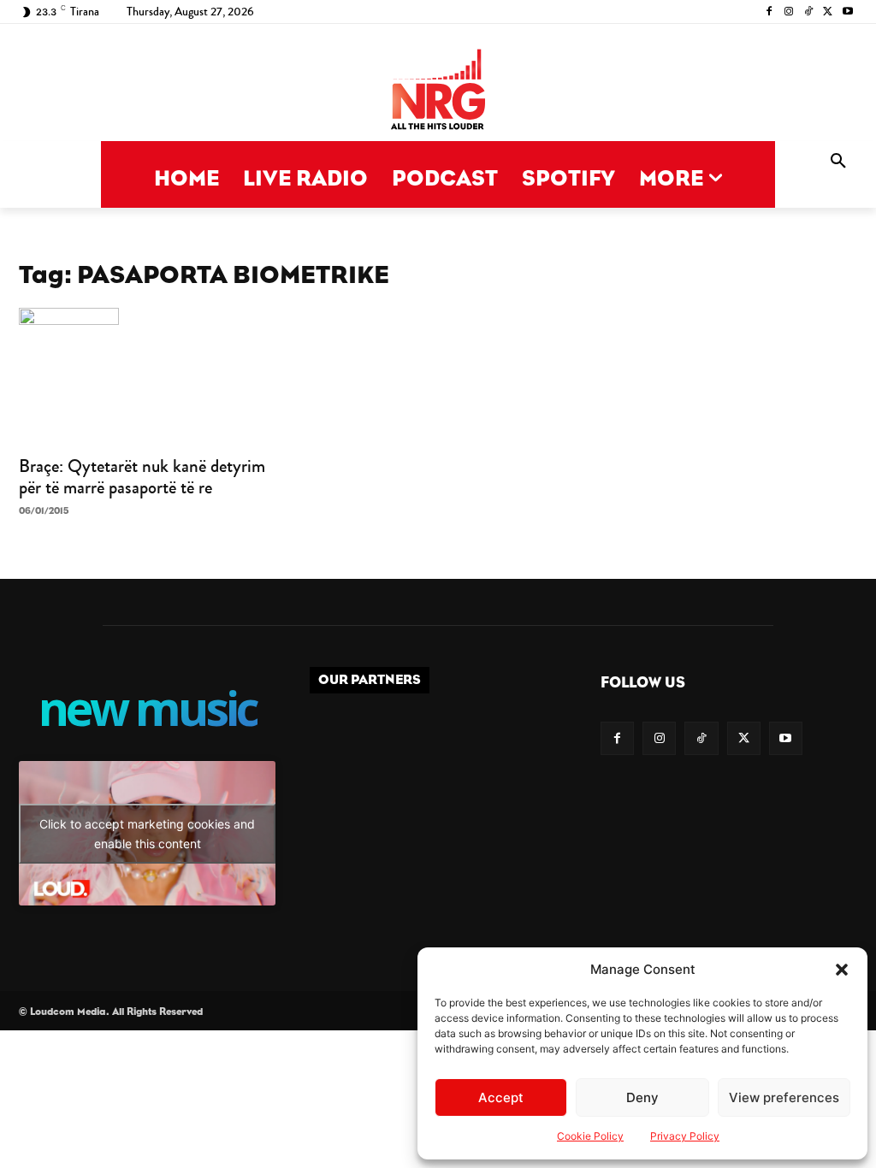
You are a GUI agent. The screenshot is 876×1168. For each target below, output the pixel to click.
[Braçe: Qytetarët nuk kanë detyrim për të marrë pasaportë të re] (147, 376)
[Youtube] (847, 12)
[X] (828, 12)
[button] (841, 969)
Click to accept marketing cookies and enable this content (147, 834)
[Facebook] (769, 12)
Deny (642, 1097)
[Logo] (438, 91)
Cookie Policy (590, 1136)
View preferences (784, 1097)
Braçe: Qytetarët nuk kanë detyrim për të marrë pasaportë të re (142, 476)
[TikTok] (809, 12)
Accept (501, 1097)
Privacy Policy (684, 1136)
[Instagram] (789, 12)
